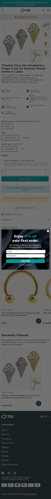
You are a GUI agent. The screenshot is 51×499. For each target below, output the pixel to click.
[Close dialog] (48, 231)
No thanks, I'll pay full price (25, 265)
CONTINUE (25, 261)
